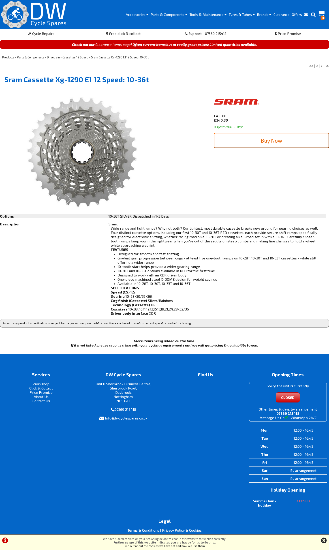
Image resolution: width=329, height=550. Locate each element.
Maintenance (207, 14)
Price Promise (289, 33)
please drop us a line (114, 345)
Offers (297, 14)
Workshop (41, 384)
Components (168, 14)
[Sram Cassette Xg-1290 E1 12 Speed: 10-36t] (82, 152)
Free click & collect (124, 33)
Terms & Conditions (143, 530)
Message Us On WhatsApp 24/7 (287, 417)
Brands (263, 14)
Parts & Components (30, 57)
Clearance (281, 14)
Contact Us (41, 401)
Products (8, 57)
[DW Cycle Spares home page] (33, 14)
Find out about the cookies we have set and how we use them (164, 546)
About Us (41, 396)
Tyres (241, 14)
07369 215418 (125, 409)
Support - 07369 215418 (207, 33)
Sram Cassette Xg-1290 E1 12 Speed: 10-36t (120, 57)
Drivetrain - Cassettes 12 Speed (67, 57)
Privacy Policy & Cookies (182, 530)
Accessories (136, 14)
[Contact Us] (306, 15)
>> (327, 66)
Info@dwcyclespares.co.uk (126, 418)
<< (311, 66)
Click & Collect (41, 388)
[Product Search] (313, 15)
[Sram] (236, 111)
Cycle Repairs (42, 33)
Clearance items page (113, 44)
